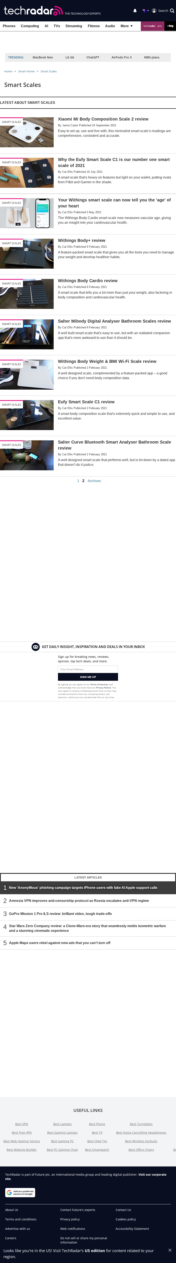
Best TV (97, 1132)
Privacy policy (70, 1219)
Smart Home (26, 71)
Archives (94, 481)
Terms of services (99, 684)
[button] (166, 11)
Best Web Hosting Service (21, 1141)
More (125, 26)
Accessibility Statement (132, 1229)
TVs (57, 26)
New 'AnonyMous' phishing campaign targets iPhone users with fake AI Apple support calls (83, 887)
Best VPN (21, 1124)
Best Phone (97, 1124)
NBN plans (151, 57)
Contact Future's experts (77, 1210)
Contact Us (123, 1210)
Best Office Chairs (141, 1150)
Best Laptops (62, 1124)
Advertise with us (17, 1229)
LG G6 (69, 57)
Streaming (73, 26)
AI (46, 26)
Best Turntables (141, 1124)
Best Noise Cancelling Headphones (141, 1132)
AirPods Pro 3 (122, 57)
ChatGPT (92, 57)
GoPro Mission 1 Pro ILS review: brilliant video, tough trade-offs (60, 913)
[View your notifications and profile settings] (135, 10)
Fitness (94, 26)
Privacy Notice (103, 687)
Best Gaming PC (62, 1141)
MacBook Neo (43, 57)
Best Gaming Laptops (62, 1132)
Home (8, 71)
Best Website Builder (22, 1150)
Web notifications (72, 1229)
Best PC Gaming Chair (62, 1150)
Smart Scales (49, 71)
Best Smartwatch (97, 1150)
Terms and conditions (20, 1219)
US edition (95, 1250)
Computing (30, 26)
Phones (9, 26)
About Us (11, 1210)
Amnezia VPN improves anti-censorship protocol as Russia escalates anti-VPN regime (79, 900)
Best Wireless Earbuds (141, 1141)
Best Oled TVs (97, 1141)
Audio (110, 26)
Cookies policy (126, 1219)
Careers (10, 1238)
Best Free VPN (22, 1132)
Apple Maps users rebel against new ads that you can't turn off (59, 942)
